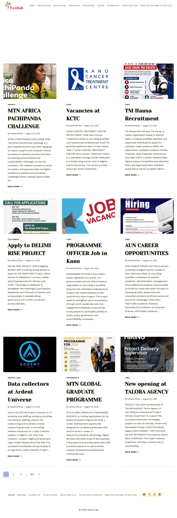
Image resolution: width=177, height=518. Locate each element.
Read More (15, 187)
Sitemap (21, 495)
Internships (89, 5)
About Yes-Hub (130, 5)
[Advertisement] (88, 31)
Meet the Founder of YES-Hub (156, 5)
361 (32, 474)
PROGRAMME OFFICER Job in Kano (86, 253)
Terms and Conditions (90, 495)
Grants (100, 5)
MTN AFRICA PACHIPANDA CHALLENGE (24, 118)
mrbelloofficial (16, 133)
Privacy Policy (50, 495)
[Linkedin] (159, 494)
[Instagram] (154, 494)
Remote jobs (44, 5)
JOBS (32, 5)
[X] (149, 494)
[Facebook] (144, 494)
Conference (113, 5)
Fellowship (74, 5)
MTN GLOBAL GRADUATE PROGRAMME (84, 392)
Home (11, 495)
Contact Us (34, 495)
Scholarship (59, 5)
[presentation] (29, 81)
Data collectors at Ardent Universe (28, 392)
